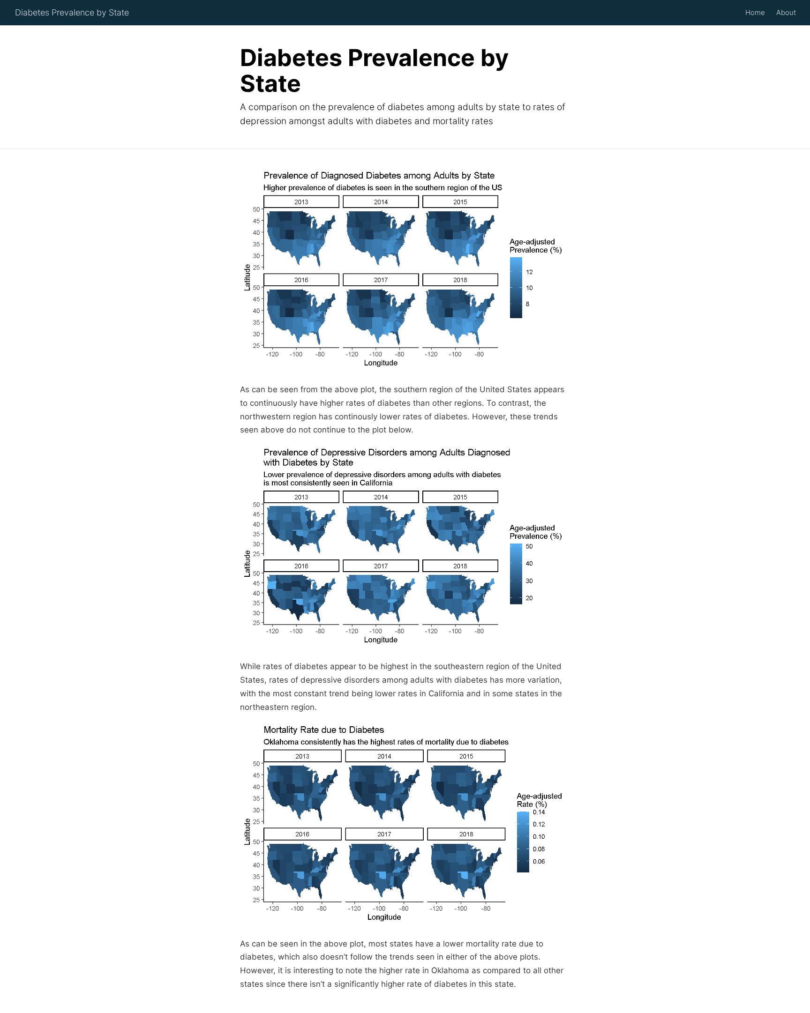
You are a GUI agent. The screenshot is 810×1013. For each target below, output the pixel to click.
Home (755, 12)
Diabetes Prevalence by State (72, 12)
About (786, 12)
